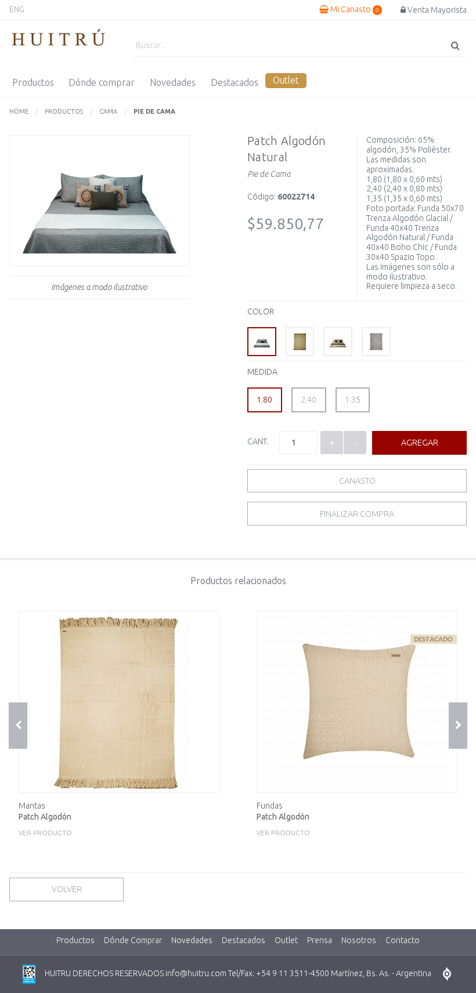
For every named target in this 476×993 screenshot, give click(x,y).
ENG (16, 9)
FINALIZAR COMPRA (357, 514)
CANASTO (357, 480)
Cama (108, 111)
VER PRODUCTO (45, 818)
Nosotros (358, 940)
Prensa (319, 940)
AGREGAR (419, 442)
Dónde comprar (101, 82)
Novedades (173, 82)
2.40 (308, 399)
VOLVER (67, 889)
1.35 (352, 399)
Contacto (402, 940)
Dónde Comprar (133, 940)
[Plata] (376, 341)
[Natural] (261, 341)
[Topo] (337, 341)
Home (18, 111)
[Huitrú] (58, 38)
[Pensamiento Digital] (447, 974)
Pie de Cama (154, 111)
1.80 (264, 399)
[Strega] (300, 341)
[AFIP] (29, 974)
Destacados (234, 82)
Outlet (286, 80)
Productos (33, 82)
